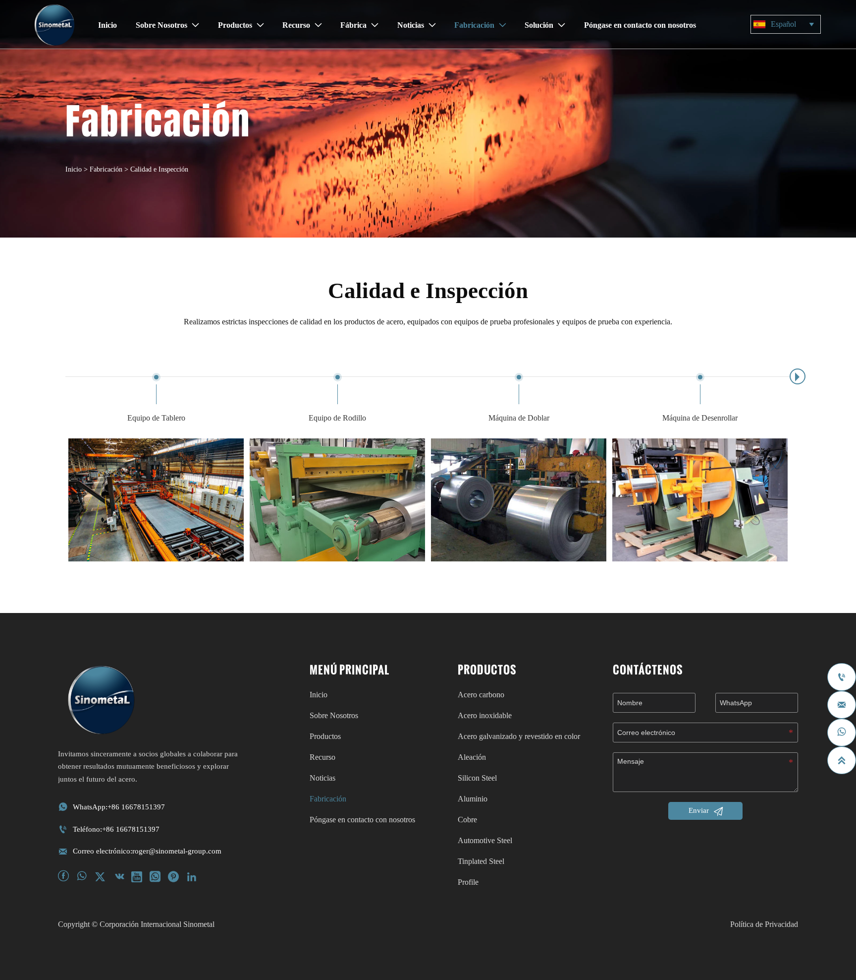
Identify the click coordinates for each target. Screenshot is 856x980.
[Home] (54, 25)
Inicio (73, 169)
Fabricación (106, 169)
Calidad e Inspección (159, 169)
